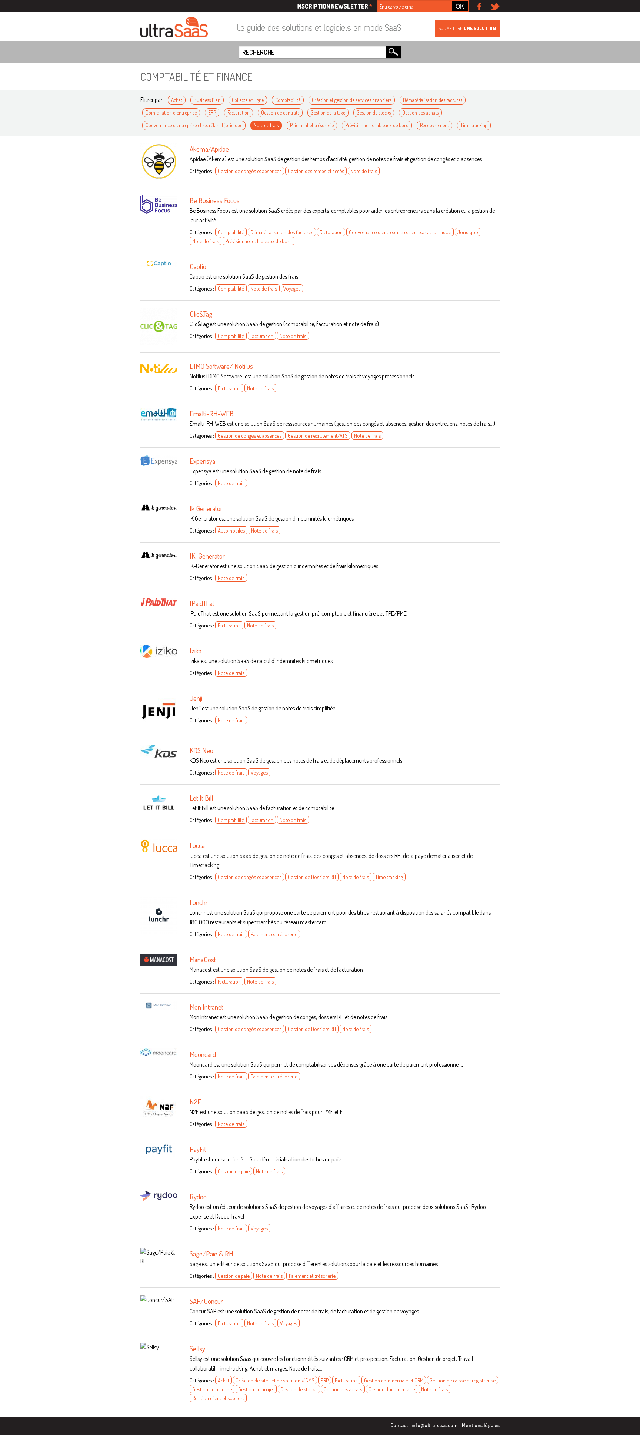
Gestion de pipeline (212, 1389)
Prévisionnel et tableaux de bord (377, 125)
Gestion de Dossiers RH (312, 877)
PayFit (198, 1149)
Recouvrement (434, 125)
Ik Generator (206, 508)
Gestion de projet (256, 1389)
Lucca (197, 845)
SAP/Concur (206, 1301)
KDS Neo (201, 750)
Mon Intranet (206, 1006)
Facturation (238, 112)
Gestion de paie (234, 1171)
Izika (195, 650)
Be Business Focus (215, 200)
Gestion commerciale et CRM (393, 1380)
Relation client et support (218, 1398)
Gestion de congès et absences (249, 171)
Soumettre (467, 28)
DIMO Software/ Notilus (221, 366)
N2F (195, 1101)
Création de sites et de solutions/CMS (275, 1380)
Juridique (467, 232)
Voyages (291, 288)
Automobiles (231, 530)
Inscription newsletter (334, 6)
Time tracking (473, 125)
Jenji (196, 698)
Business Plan (207, 100)
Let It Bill (201, 797)
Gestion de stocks (374, 112)
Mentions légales (481, 1425)
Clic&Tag (201, 313)
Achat (176, 100)
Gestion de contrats (280, 112)
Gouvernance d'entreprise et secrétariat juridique (194, 125)
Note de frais (266, 125)
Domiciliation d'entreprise (171, 112)
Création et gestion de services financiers (351, 100)
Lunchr (199, 902)
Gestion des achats (420, 112)
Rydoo (198, 1196)
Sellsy (197, 1348)
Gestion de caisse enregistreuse (463, 1380)
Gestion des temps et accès (316, 171)
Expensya (202, 460)
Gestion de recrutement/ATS (318, 435)
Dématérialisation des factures (432, 100)
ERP (212, 112)
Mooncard (203, 1054)
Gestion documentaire (392, 1389)
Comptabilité (287, 100)
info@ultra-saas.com (434, 1425)
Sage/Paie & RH (211, 1253)
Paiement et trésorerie (312, 125)
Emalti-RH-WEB (212, 413)
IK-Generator (207, 555)
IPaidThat (202, 603)
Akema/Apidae (209, 148)
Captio (198, 266)
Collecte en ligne (248, 100)
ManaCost (203, 959)
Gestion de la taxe (328, 112)
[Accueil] (174, 27)
